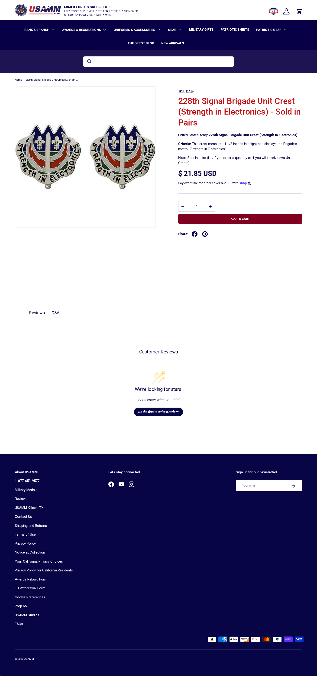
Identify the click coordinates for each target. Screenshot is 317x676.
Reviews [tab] (37, 312)
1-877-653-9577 (27, 481)
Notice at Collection (30, 552)
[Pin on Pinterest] (205, 234)
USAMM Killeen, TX (29, 508)
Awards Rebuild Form (31, 579)
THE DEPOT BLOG (141, 43)
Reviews (21, 499)
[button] (299, 11)
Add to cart (240, 219)
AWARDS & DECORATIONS (81, 30)
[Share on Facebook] (195, 234)
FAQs (19, 624)
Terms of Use (25, 534)
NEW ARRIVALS (172, 43)
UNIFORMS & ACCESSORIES (134, 30)
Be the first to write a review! (158, 412)
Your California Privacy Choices (39, 561)
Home (18, 80)
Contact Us (23, 516)
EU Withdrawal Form (30, 588)
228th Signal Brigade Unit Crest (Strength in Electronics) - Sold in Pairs (52, 80)
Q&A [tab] (55, 312)
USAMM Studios (27, 615)
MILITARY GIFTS (201, 29)
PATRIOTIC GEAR (268, 30)
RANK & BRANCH (36, 30)
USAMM (29, 658)
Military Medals (26, 490)
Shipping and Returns (31, 526)
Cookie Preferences (30, 597)
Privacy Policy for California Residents (44, 570)
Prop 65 (21, 606)
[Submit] (88, 61)
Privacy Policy (25, 543)
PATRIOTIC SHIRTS (235, 29)
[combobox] (158, 61)
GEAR (172, 30)
